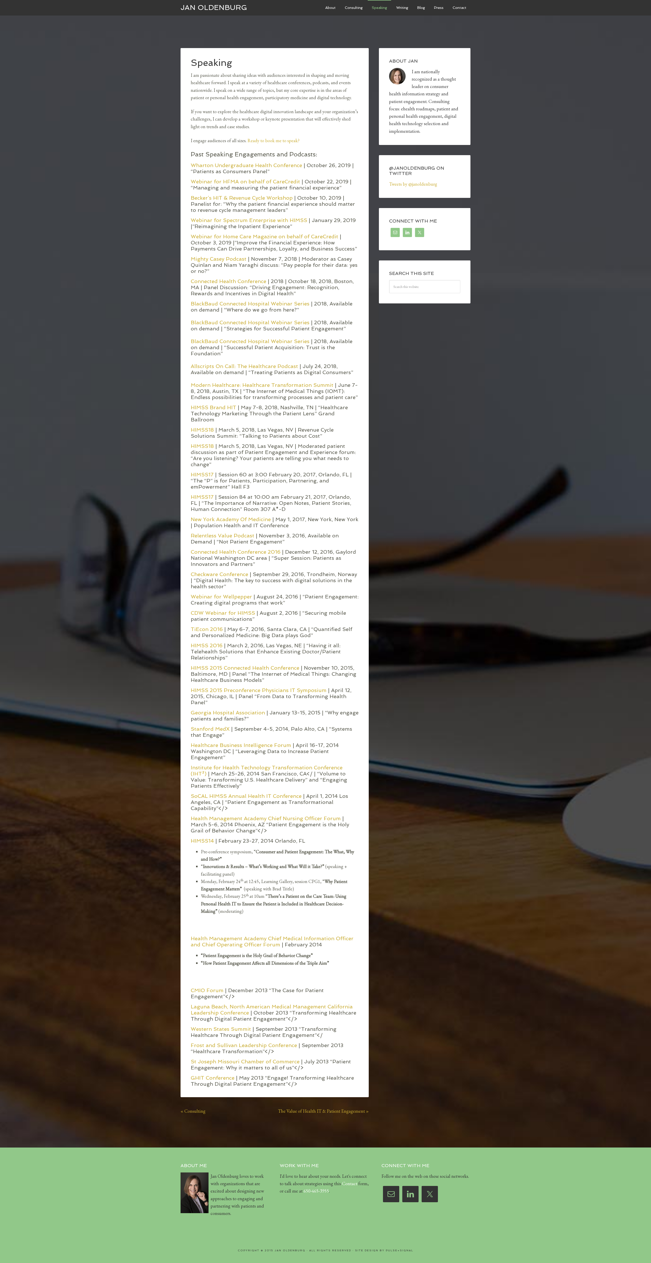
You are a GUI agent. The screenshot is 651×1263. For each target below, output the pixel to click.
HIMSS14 (202, 841)
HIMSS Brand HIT (213, 407)
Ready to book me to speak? (273, 140)
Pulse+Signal (399, 1250)
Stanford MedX (210, 729)
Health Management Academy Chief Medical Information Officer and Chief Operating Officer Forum (272, 941)
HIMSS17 (203, 475)
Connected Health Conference (229, 281)
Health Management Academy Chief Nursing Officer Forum (266, 818)
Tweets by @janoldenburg (413, 184)
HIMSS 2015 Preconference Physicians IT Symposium (259, 690)
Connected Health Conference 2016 (236, 552)
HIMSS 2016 (207, 645)
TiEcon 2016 (207, 629)
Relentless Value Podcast (223, 536)
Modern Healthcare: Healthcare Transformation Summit (263, 385)
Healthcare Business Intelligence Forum (241, 745)
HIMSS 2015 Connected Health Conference (246, 668)
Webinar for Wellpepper (222, 597)
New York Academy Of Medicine (231, 519)
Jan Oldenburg (214, 7)
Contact (349, 1183)
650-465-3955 (316, 1191)
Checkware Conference (220, 574)
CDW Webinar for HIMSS (224, 613)
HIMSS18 (203, 430)
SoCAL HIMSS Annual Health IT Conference (246, 796)
